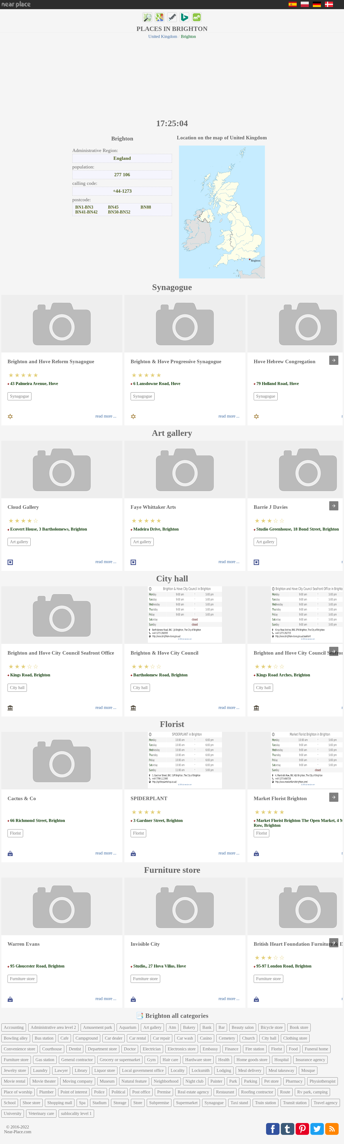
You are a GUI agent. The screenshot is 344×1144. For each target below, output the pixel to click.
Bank (207, 1027)
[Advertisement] (172, 78)
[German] (317, 5)
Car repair (161, 1038)
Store (137, 1102)
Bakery (189, 1027)
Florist (15, 833)
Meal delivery (249, 1070)
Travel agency (326, 1102)
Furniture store (22, 978)
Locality (178, 1070)
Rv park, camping (312, 1092)
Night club (194, 1081)
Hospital (281, 1059)
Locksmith (201, 1070)
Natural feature (134, 1081)
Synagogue (19, 396)
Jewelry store (15, 1070)
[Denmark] (329, 5)
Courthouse (52, 1049)
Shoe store (31, 1102)
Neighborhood (166, 1081)
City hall (17, 687)
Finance (231, 1049)
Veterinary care (41, 1113)
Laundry (40, 1070)
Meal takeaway (281, 1070)
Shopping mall (59, 1102)
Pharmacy (294, 1081)
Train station (265, 1102)
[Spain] (293, 5)
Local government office (143, 1070)
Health (224, 1059)
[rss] (332, 1129)
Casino (206, 1038)
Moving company (78, 1081)
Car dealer (113, 1038)
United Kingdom (162, 36)
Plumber (46, 1092)
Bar (221, 1027)
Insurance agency (310, 1059)
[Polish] (305, 5)
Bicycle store (272, 1027)
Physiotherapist (322, 1081)
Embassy (210, 1049)
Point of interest (73, 1092)
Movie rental (14, 1081)
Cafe (64, 1038)
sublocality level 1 (76, 1113)
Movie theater (44, 1081)
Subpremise (159, 1102)
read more (103, 416)
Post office (141, 1092)
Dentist (75, 1049)
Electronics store (182, 1049)
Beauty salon (243, 1027)
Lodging (224, 1070)
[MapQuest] (197, 17)
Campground (87, 1038)
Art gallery (19, 541)
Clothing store (295, 1038)
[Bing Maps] (184, 17)
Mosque (308, 1070)
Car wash (185, 1038)
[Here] (172, 17)
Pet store (271, 1081)
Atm (172, 1027)
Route (285, 1092)
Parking (250, 1081)
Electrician (152, 1049)
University (13, 1113)
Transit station (295, 1102)
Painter (216, 1081)
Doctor (130, 1049)
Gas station (44, 1059)
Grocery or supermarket (120, 1059)
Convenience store (19, 1049)
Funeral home (316, 1049)
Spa (82, 1102)
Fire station (254, 1049)
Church (248, 1038)
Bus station (44, 1038)
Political (118, 1092)
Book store (299, 1027)
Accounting (14, 1027)
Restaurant (225, 1092)
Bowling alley (16, 1038)
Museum (107, 1081)
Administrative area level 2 (53, 1027)
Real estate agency (193, 1092)
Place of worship (18, 1092)
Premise (164, 1092)
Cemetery (227, 1038)
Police (99, 1092)
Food (293, 1049)
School (10, 1102)
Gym (151, 1059)
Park (233, 1081)
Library (81, 1070)
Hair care (170, 1059)
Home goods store (251, 1059)
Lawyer (61, 1070)
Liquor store (104, 1070)
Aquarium (127, 1027)
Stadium (99, 1102)
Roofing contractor (257, 1092)
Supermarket (187, 1102)
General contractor (77, 1059)
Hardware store (198, 1059)
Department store (102, 1049)
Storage (119, 1102)
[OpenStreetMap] (147, 17)
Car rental (137, 1038)
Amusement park (97, 1027)
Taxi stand (239, 1102)
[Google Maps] (159, 17)
